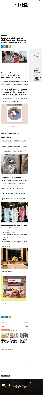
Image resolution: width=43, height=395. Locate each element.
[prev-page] (1, 346)
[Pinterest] (39, 1)
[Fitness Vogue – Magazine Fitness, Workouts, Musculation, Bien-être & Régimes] (21, 5)
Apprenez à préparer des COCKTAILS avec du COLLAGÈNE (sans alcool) (5, 341)
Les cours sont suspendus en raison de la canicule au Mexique (23, 341)
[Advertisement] (21, 17)
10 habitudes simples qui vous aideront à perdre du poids (22, 325)
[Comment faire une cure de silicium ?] (32, 60)
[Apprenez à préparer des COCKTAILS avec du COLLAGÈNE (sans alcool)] (5, 335)
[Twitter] (4, 46)
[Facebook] (37, 1)
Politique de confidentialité (26, 393)
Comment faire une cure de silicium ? (37, 60)
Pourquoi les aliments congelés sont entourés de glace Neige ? (37, 72)
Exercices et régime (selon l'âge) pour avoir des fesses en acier (7, 325)
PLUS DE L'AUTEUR (14, 330)
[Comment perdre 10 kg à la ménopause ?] (32, 78)
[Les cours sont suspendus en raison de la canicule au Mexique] (24, 335)
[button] (41, 27)
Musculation (13, 27)
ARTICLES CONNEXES (5, 330)
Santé (27, 27)
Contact (35, 27)
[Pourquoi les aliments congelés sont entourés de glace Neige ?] (32, 71)
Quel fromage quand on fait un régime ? (37, 66)
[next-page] (3, 346)
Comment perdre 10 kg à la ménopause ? (37, 78)
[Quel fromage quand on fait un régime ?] (32, 66)
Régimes (23, 27)
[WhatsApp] (10, 46)
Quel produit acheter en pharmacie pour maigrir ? (37, 55)
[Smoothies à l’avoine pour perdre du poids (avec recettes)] (14, 335)
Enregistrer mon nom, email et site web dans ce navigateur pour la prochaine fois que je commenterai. (13, 372)
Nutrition (18, 27)
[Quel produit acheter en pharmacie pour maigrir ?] (32, 54)
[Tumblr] (41, 1)
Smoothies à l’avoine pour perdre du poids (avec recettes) (14, 341)
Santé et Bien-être (7, 34)
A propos (30, 27)
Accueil (7, 27)
